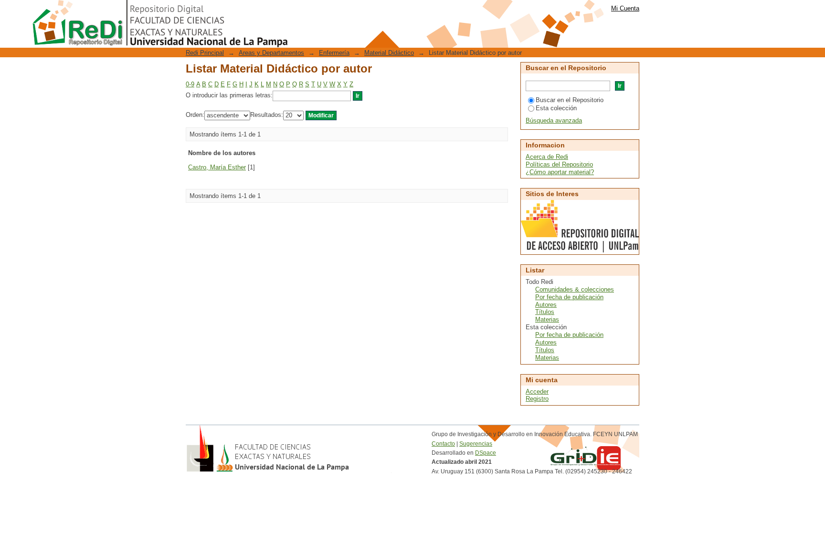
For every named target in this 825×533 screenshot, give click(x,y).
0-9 (190, 84)
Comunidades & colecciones (574, 289)
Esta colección (556, 108)
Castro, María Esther (217, 167)
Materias (547, 319)
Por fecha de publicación (569, 297)
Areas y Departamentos (271, 52)
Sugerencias (475, 443)
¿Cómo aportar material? (560, 172)
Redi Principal (205, 52)
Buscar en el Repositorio (569, 100)
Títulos (544, 311)
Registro (537, 398)
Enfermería (334, 52)
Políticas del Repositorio (559, 164)
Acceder (537, 391)
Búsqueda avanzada (554, 120)
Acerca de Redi (547, 156)
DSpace (485, 452)
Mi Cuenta (625, 8)
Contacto (443, 443)
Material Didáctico (389, 52)
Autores (546, 304)
